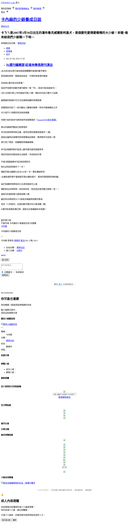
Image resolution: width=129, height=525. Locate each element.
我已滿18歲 (6, 520)
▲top (3, 255)
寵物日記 (22, 43)
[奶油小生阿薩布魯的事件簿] (64, 472)
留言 (23, 240)
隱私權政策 (79, 490)
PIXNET (46, 490)
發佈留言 (5, 275)
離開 (14, 520)
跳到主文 (5, 26)
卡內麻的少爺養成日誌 (21, 19)
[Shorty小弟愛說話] (64, 440)
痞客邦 (17, 240)
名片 (8, 54)
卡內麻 (4, 226)
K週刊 (19, 251)
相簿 (8, 48)
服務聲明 (88, 490)
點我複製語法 (64, 397)
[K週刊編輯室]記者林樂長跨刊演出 (29, 64)
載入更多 (5, 260)
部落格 (9, 51)
